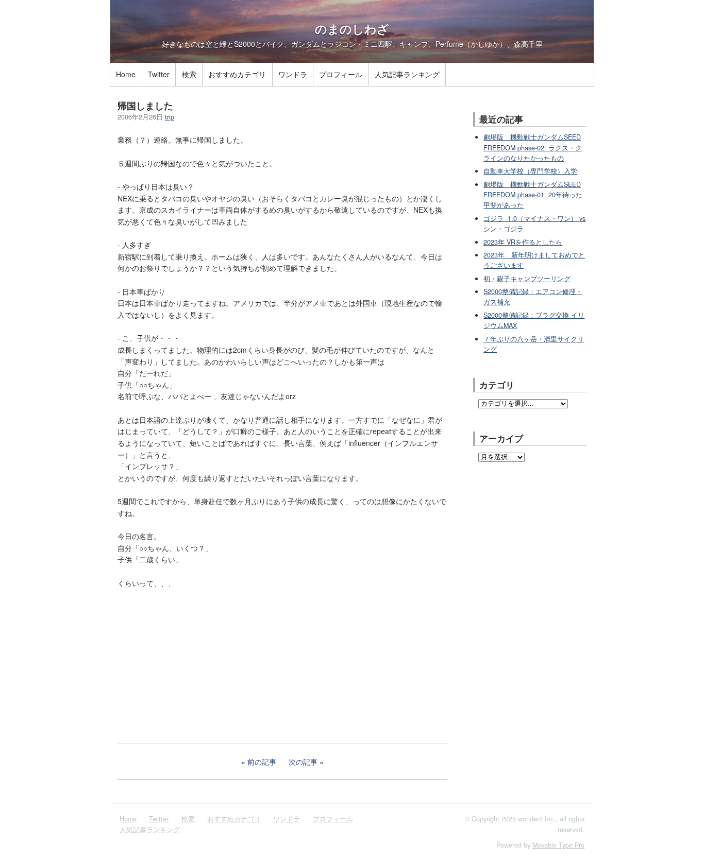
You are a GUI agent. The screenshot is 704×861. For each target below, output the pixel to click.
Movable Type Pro (558, 845)
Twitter (159, 74)
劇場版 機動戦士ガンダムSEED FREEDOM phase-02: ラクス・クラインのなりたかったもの (532, 147)
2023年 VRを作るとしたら (522, 242)
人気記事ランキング (407, 74)
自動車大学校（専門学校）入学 (530, 171)
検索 (189, 74)
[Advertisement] (195, 664)
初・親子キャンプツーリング (527, 278)
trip (169, 117)
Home (126, 74)
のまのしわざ (352, 29)
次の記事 (303, 761)
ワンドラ (292, 74)
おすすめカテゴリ (237, 74)
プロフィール (340, 74)
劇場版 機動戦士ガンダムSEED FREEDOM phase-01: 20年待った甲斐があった (532, 195)
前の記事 (261, 761)
